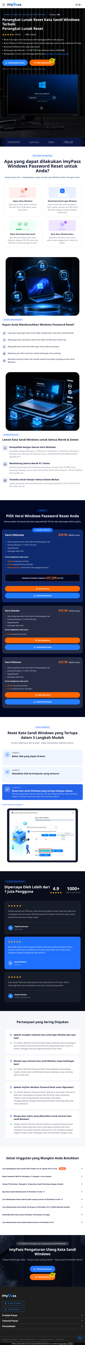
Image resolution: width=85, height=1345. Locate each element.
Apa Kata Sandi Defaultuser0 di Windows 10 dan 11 (23, 1183)
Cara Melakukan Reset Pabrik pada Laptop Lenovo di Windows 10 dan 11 (32, 1190)
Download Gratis (16, 62)
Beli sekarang (43, 62)
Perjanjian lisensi (46, 1330)
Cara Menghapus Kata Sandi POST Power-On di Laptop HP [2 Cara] (33, 1160)
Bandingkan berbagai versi (56, 54)
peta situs (60, 1330)
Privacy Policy (63, 1344)
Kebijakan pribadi (9, 1330)
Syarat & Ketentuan (28, 1330)
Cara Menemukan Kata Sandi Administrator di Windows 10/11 (28, 1213)
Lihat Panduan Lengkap (12, 804)
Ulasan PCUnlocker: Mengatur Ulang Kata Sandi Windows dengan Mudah (32, 1175)
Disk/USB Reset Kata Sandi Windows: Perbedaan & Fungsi (26, 1206)
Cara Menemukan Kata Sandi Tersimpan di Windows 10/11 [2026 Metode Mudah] (36, 1198)
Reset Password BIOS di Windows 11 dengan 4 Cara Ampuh (26, 1167)
